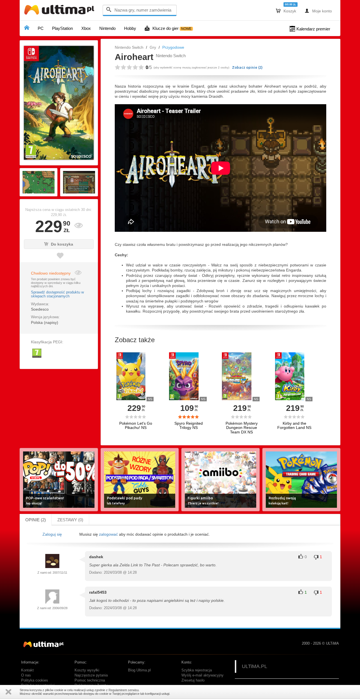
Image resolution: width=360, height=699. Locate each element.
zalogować (108, 534)
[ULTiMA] (60, 11)
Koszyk (286, 10)
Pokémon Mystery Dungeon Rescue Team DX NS (242, 427)
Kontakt (27, 670)
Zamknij (8, 691)
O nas (26, 675)
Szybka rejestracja (196, 670)
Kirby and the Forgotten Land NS (294, 425)
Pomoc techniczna (90, 680)
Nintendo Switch (129, 47)
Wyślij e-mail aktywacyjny (202, 675)
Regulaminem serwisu (124, 690)
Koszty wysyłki (87, 670)
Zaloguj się (52, 534)
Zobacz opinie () (247, 67)
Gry (153, 47)
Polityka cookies (34, 680)
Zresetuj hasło (192, 680)
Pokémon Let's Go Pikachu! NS (135, 425)
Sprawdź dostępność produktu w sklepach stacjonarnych (57, 294)
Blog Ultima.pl (139, 670)
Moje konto (318, 10)
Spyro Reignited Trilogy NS (188, 425)
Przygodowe (173, 47)
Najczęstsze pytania (91, 675)
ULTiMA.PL (254, 666)
